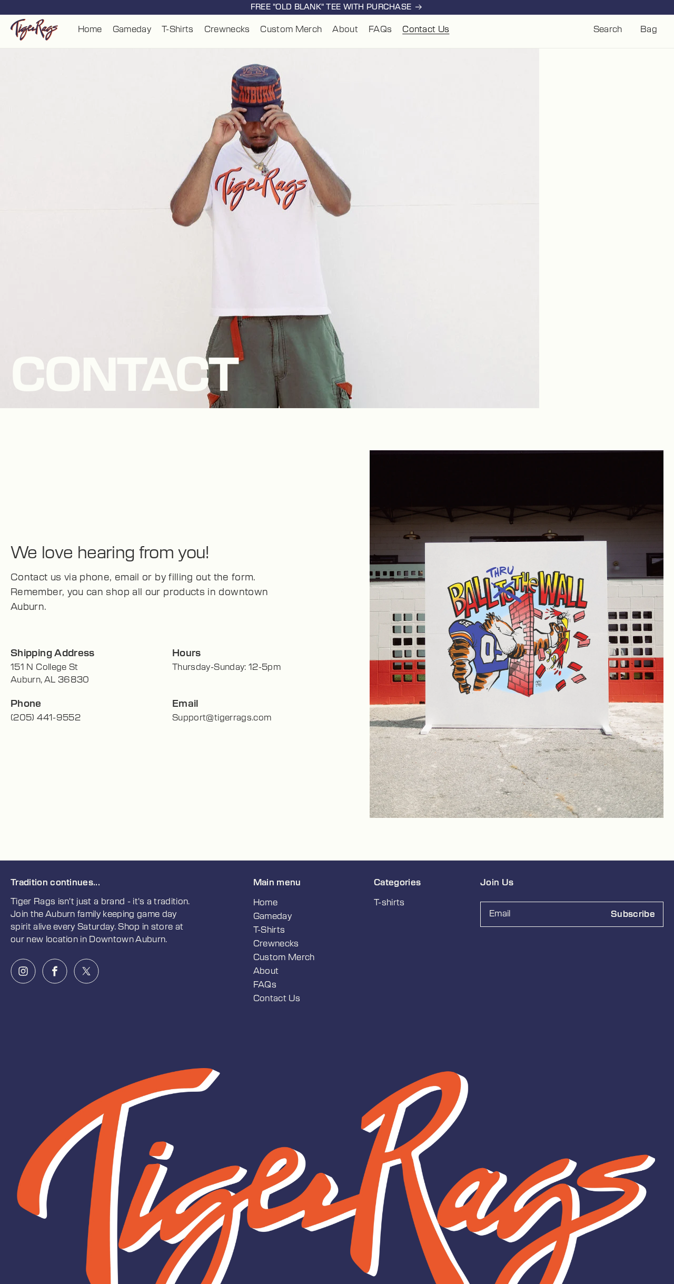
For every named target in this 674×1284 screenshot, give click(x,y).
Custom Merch (284, 957)
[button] (607, 29)
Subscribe (633, 914)
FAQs (264, 985)
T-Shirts (269, 930)
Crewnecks (276, 944)
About (266, 971)
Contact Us (276, 998)
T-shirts (389, 902)
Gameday (272, 916)
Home (265, 902)
